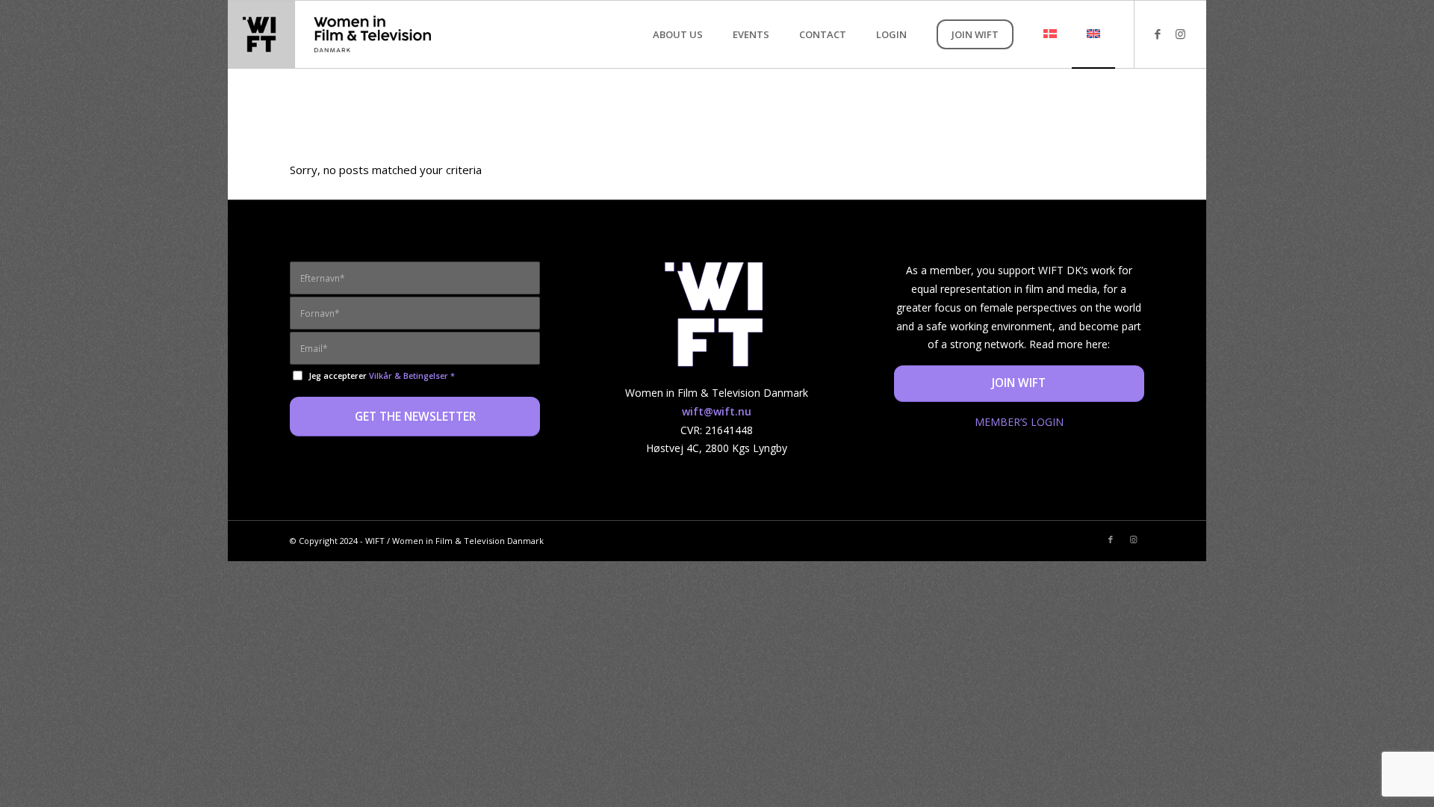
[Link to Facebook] (1157, 33)
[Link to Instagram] (1180, 33)
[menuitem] (678, 34)
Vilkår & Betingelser (408, 375)
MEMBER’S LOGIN (1019, 422)
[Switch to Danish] (1050, 34)
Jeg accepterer (381, 375)
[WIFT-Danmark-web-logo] (337, 34)
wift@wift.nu (716, 411)
